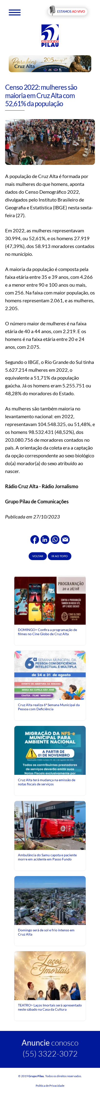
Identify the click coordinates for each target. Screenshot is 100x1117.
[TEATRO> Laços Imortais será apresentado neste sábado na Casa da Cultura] (50, 995)
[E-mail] (65, 539)
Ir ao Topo (59, 556)
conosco (50, 1042)
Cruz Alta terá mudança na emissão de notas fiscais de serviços (46, 782)
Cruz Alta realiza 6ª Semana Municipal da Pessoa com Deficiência (49, 707)
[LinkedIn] (45, 539)
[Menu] (15, 12)
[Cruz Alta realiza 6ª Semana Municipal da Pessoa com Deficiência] (50, 695)
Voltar (37, 556)
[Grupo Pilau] (50, 35)
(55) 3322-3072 (50, 1053)
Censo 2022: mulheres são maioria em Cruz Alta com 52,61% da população (41, 95)
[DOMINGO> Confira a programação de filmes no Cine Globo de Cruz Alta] (50, 600)
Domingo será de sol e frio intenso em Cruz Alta (46, 932)
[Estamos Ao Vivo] (67, 12)
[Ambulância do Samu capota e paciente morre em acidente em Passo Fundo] (50, 825)
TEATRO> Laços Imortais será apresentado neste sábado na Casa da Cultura (50, 1007)
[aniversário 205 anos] (50, 63)
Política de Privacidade (50, 1085)
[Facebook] (34, 539)
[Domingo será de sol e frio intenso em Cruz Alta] (50, 900)
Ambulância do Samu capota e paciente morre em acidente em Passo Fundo (47, 857)
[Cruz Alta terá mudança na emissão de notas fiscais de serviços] (50, 770)
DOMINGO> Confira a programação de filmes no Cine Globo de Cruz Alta (47, 632)
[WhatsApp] (55, 539)
